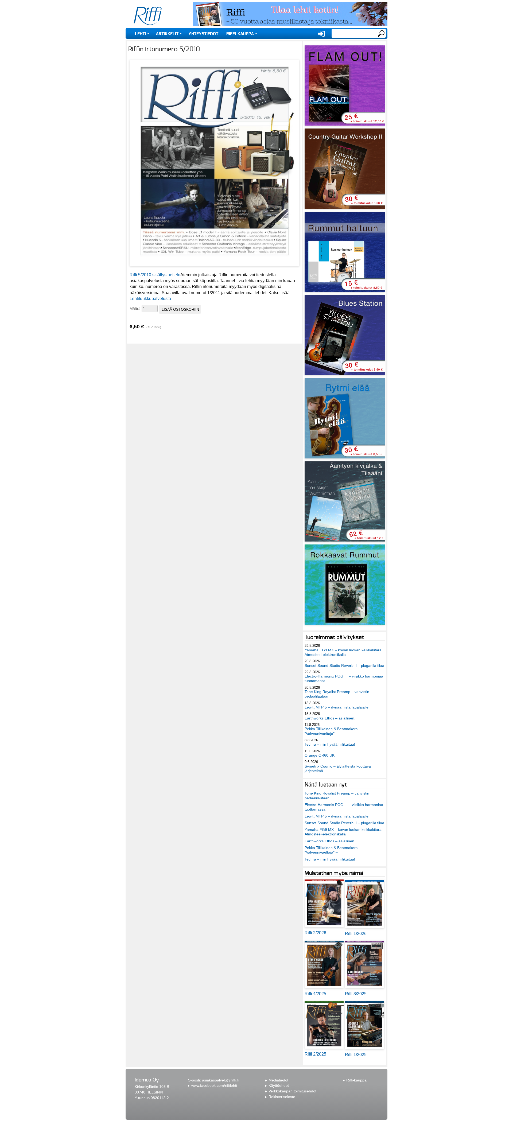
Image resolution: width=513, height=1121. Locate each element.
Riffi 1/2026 (356, 933)
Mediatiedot (278, 1080)
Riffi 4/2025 (315, 993)
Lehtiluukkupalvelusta (150, 298)
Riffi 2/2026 (315, 933)
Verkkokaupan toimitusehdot (292, 1091)
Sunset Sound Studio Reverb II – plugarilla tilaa (344, 665)
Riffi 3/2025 (356, 993)
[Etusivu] (148, 16)
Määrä (135, 308)
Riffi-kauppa (240, 34)
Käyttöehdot (279, 1085)
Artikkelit (167, 34)
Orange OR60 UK (320, 755)
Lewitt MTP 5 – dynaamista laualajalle (336, 707)
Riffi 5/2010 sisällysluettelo (155, 275)
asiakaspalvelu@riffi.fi (220, 1080)
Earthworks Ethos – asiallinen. (330, 718)
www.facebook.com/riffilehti (214, 1085)
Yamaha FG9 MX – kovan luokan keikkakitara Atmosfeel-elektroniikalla (343, 652)
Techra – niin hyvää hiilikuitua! (330, 744)
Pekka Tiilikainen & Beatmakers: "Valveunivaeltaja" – (332, 731)
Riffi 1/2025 (356, 1054)
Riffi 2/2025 (315, 1054)
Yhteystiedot (203, 34)
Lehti (140, 34)
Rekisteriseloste (282, 1097)
